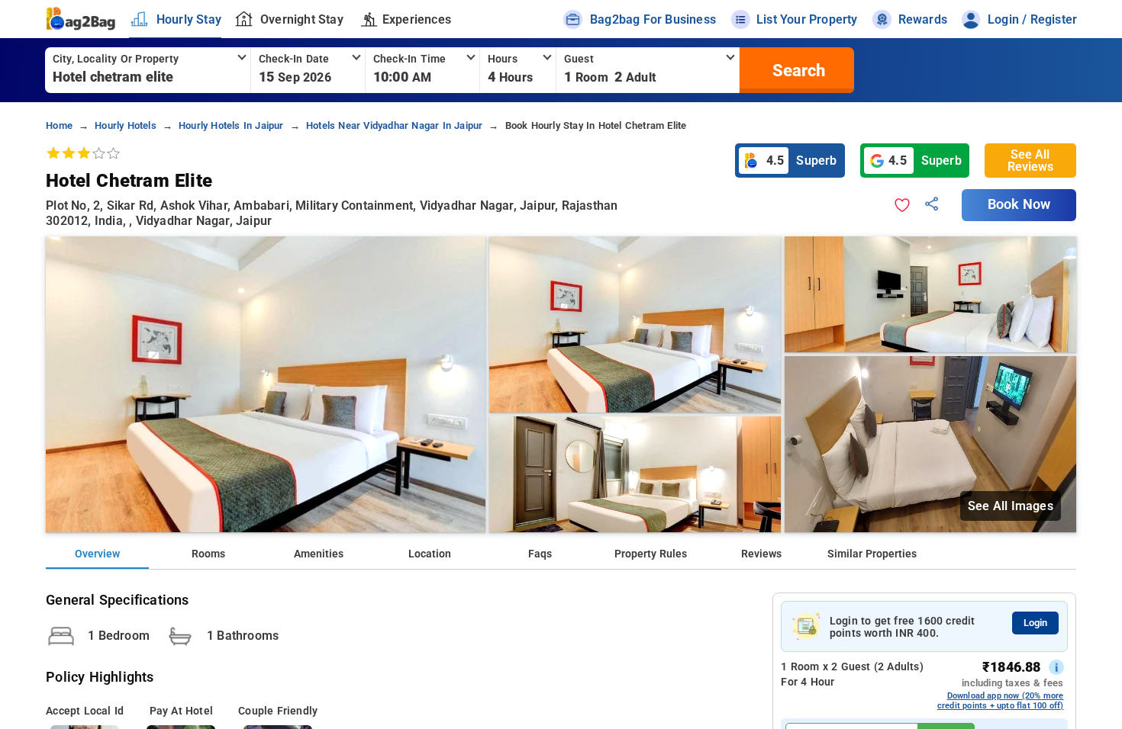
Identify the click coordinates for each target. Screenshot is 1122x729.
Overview (97, 554)
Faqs (540, 554)
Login (1035, 622)
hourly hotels (125, 125)
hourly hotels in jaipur (231, 125)
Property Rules (650, 554)
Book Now (1019, 204)
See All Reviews (1030, 160)
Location (429, 554)
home (59, 125)
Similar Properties (872, 554)
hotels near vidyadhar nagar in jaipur (394, 125)
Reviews (761, 554)
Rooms (208, 554)
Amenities (318, 554)
